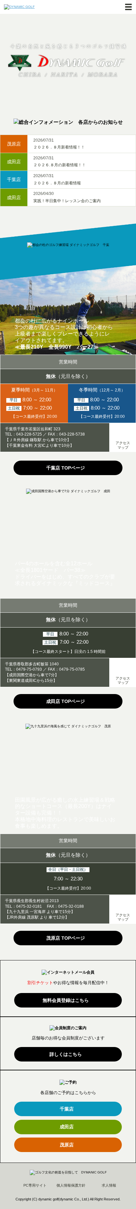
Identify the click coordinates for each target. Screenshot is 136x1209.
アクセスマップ (123, 445)
